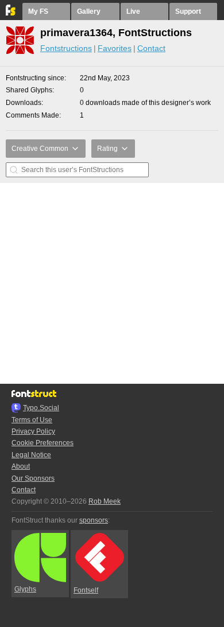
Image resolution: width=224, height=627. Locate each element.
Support (188, 11)
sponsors (93, 520)
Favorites (115, 48)
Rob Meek (104, 501)
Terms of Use (31, 420)
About (20, 466)
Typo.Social (41, 408)
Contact (151, 48)
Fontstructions (66, 48)
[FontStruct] (11, 13)
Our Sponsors (33, 478)
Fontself (86, 590)
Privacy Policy (33, 431)
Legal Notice (31, 455)
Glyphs (25, 589)
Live (133, 11)
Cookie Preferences (42, 443)
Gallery (89, 11)
